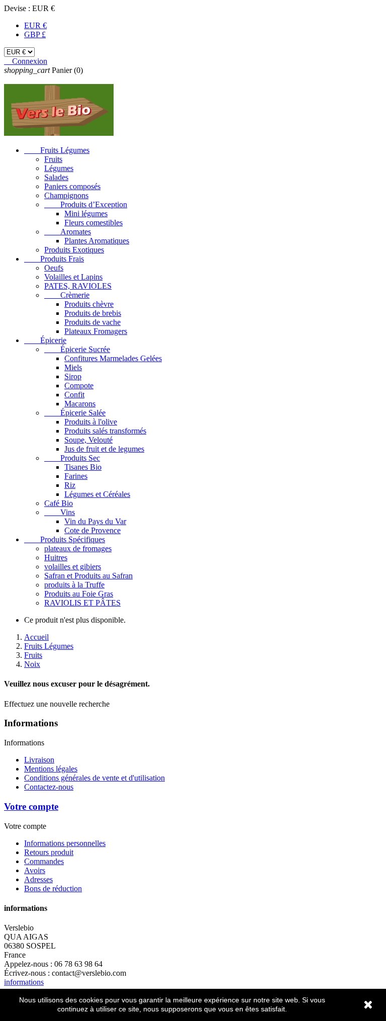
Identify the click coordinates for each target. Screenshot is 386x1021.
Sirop (72, 376)
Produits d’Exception (85, 204)
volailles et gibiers (72, 566)
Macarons (79, 403)
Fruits (53, 159)
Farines (75, 476)
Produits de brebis (92, 313)
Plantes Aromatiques (96, 240)
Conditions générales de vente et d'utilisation (94, 778)
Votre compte (31, 806)
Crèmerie (66, 295)
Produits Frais (54, 258)
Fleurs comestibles (93, 222)
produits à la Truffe (74, 584)
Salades (56, 177)
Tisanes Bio (83, 467)
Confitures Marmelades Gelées (113, 358)
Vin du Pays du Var (95, 521)
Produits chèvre (89, 304)
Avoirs (34, 870)
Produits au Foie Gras (78, 593)
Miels (73, 367)
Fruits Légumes (56, 150)
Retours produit (48, 852)
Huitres (55, 557)
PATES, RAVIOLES (78, 286)
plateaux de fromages (78, 548)
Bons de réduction (53, 888)
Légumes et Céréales (97, 494)
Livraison (39, 759)
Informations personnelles (65, 843)
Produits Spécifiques (64, 539)
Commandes (44, 861)
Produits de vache (92, 322)
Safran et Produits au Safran (88, 575)
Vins (59, 512)
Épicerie (45, 340)
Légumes (58, 168)
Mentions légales (50, 768)
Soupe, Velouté (88, 440)
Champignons (66, 195)
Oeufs (53, 268)
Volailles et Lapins (73, 277)
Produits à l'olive (90, 421)
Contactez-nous (48, 787)
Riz (69, 485)
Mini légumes (86, 213)
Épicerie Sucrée (77, 349)
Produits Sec (72, 458)
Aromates (67, 231)
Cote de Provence (92, 530)
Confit (74, 394)
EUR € (35, 25)
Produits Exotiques (74, 249)
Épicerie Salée (75, 412)
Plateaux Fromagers (95, 331)
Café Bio (58, 503)
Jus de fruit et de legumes (104, 449)
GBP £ (35, 34)
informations (24, 982)
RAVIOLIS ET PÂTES (82, 603)
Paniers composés (72, 186)
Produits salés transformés (105, 431)
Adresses (38, 879)
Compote (78, 385)
